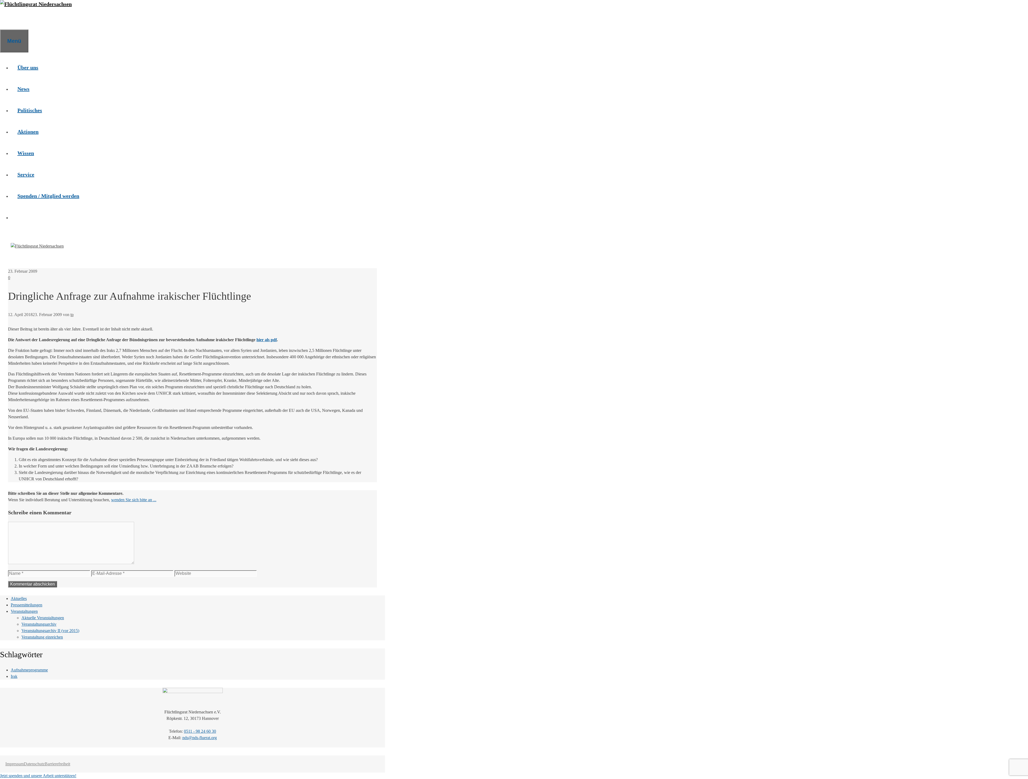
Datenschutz (34, 764)
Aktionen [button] (28, 132)
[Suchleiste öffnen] (6, 19)
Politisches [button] (29, 110)
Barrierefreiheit (57, 764)
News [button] (23, 89)
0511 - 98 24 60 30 (200, 731)
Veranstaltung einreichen (42, 637)
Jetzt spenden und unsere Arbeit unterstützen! (38, 775)
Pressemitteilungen (26, 605)
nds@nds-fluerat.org (199, 737)
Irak (14, 676)
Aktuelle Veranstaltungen (42, 617)
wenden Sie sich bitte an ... (133, 499)
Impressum (14, 764)
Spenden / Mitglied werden (48, 196)
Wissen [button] (25, 153)
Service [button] (25, 174)
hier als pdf (266, 339)
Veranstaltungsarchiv (38, 624)
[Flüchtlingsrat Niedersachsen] (36, 4)
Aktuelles (19, 598)
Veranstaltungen (24, 611)
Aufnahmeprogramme (29, 670)
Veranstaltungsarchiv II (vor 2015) (50, 630)
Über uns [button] (27, 67)
